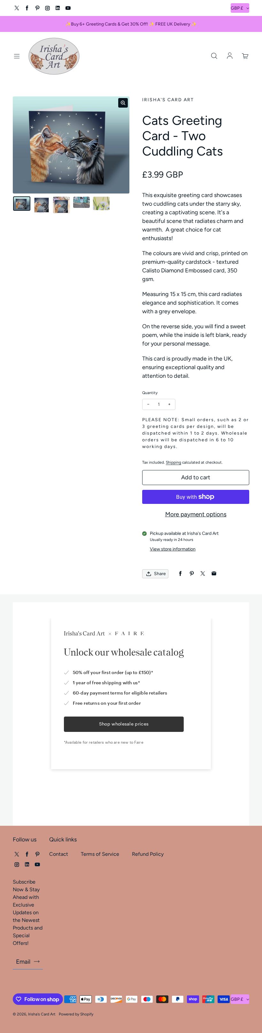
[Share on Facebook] (180, 574)
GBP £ (237, 8)
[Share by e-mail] (214, 574)
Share (160, 573)
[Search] (214, 56)
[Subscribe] (37, 961)
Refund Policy (148, 854)
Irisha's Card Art (42, 1014)
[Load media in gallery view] (21, 203)
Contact (58, 854)
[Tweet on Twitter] (203, 574)
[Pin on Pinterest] (192, 574)
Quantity (150, 393)
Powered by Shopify (76, 1014)
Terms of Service (100, 854)
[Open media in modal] (123, 103)
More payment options (196, 514)
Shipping (173, 462)
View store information (173, 549)
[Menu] (16, 56)
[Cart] (245, 56)
